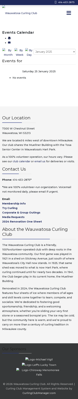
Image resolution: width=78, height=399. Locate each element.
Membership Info (14, 203)
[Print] (9, 38)
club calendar (21, 161)
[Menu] (62, 13)
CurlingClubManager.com (39, 393)
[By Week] (20, 52)
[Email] (9, 42)
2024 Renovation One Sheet (22, 221)
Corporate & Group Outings (21, 212)
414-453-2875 (66, 2)
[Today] (29, 52)
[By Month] (8, 52)
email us (39, 161)
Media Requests (13, 217)
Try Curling (9, 208)
